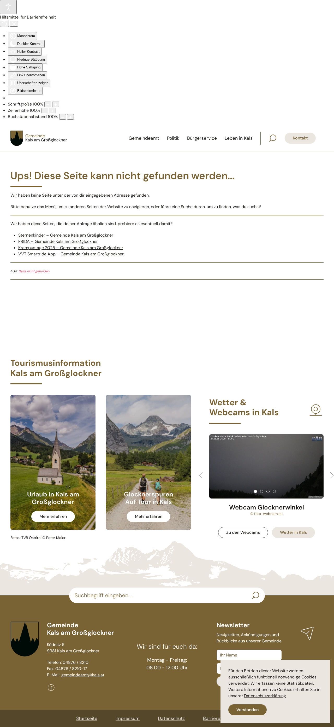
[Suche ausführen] (255, 595)
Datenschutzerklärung (265, 696)
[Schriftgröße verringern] (47, 104)
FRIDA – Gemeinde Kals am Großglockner (58, 241)
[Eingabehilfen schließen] (14, 24)
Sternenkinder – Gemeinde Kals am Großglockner (65, 235)
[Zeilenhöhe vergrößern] (52, 110)
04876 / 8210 (75, 662)
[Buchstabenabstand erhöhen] (70, 117)
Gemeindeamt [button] (144, 138)
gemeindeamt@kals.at (82, 675)
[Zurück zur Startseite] (39, 138)
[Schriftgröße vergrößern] (55, 104)
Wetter (293, 532)
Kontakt (300, 138)
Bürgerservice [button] (202, 138)
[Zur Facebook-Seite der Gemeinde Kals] (51, 687)
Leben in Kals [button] (239, 138)
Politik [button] (173, 138)
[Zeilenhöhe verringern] (44, 110)
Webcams (243, 532)
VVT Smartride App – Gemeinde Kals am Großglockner (71, 254)
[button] (273, 138)
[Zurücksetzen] (4, 24)
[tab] (255, 491)
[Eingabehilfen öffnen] (8, 7)
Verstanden (247, 709)
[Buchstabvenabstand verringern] (62, 117)
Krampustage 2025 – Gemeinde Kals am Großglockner (70, 247)
